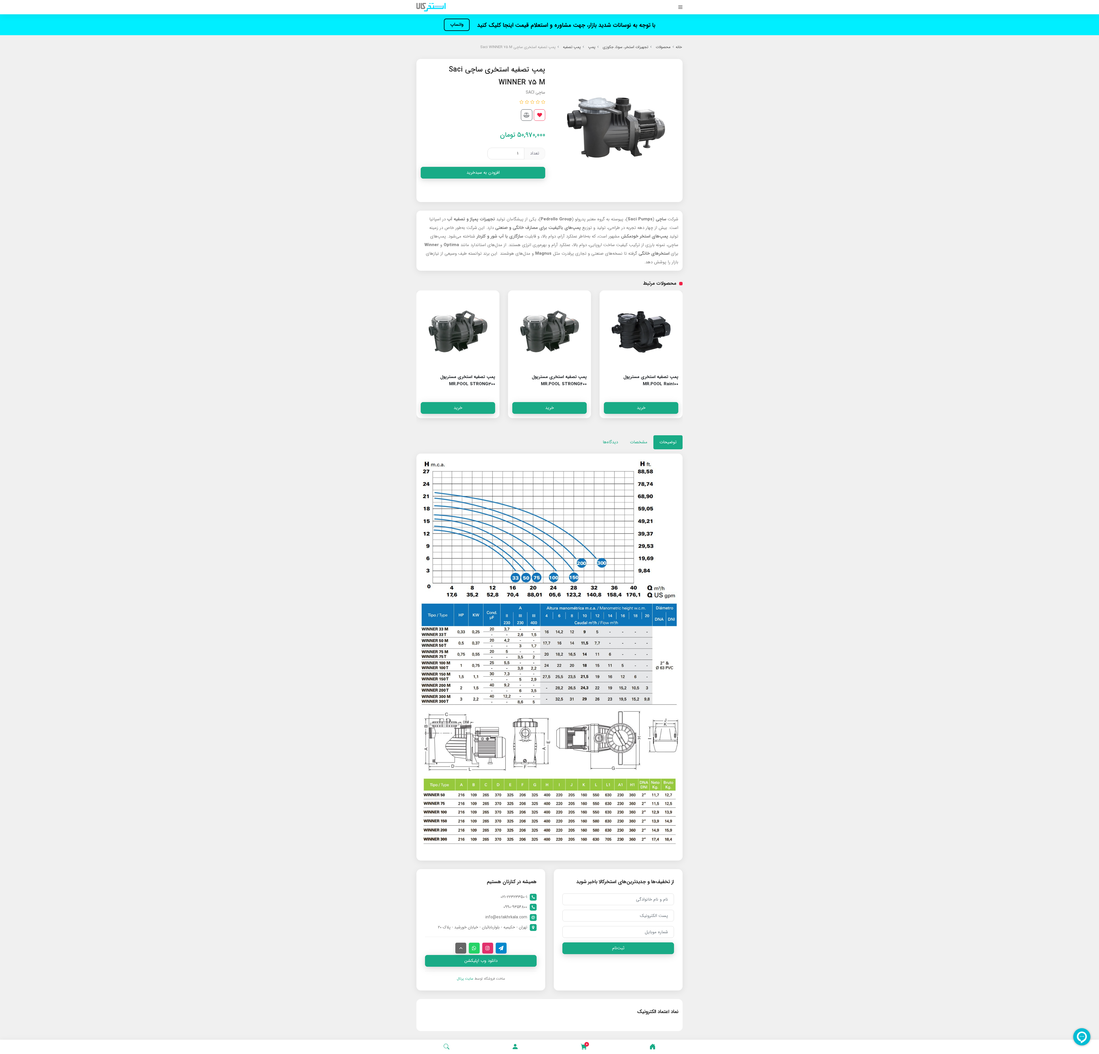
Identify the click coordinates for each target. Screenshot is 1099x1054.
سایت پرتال (465, 978)
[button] (515, 1047)
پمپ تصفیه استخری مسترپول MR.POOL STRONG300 (467, 380)
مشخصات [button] (638, 442)
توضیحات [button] (668, 442)
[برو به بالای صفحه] (460, 948)
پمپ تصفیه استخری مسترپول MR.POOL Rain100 (650, 380)
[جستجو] (446, 1047)
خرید (641, 407)
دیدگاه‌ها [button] (610, 442)
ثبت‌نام (618, 948)
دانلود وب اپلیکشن (480, 960)
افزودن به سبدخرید (483, 172)
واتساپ (456, 24)
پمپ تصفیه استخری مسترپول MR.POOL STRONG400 (559, 380)
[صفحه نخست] (652, 1047)
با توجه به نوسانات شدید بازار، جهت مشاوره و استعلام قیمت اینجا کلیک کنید (565, 25)
